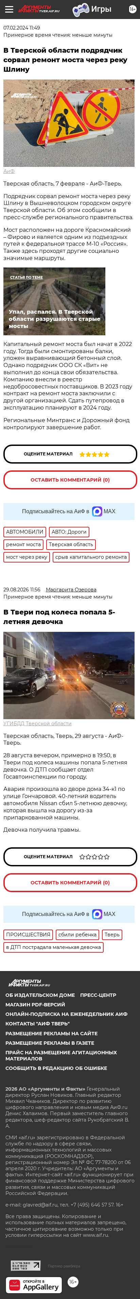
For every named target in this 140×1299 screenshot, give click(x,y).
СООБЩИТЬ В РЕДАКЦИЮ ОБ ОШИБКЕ (56, 1068)
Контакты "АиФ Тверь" (37, 1024)
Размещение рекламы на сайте (51, 1033)
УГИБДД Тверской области (37, 724)
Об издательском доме (40, 995)
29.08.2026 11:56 (21, 590)
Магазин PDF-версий (35, 1005)
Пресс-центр (98, 995)
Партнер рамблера (64, 1266)
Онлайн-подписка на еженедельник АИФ (66, 1014)
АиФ (9, 171)
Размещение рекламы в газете (49, 1043)
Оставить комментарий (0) (70, 480)
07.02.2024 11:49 (21, 28)
